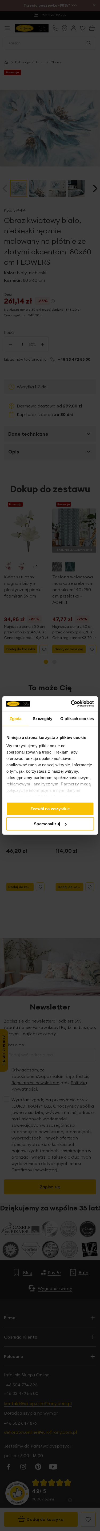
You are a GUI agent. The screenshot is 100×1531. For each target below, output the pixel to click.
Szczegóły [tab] (42, 718)
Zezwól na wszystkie (50, 808)
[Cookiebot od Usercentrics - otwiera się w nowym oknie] (71, 703)
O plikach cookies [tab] (77, 718)
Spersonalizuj (47, 824)
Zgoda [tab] (16, 718)
